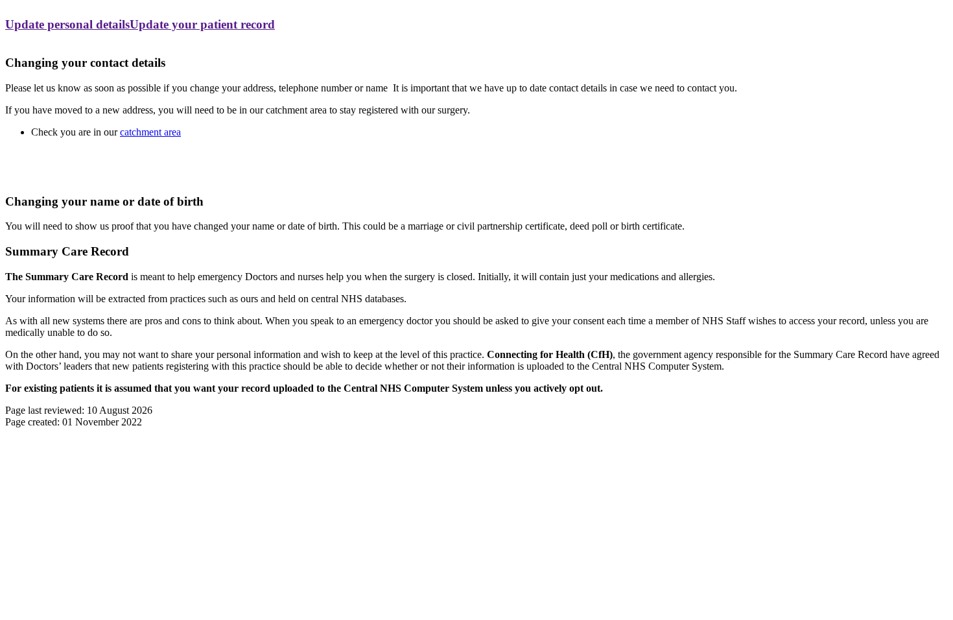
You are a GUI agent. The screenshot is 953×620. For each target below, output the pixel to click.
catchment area (150, 131)
